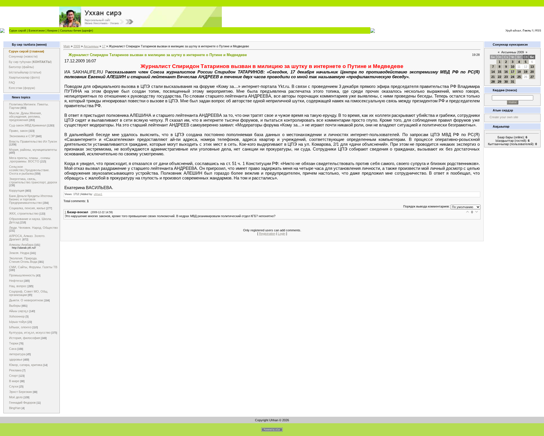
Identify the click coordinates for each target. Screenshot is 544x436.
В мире (14, 381)
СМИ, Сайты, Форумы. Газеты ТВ (33, 267)
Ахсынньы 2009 (512, 52)
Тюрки (13, 343)
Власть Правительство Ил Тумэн (33, 141)
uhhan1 (98, 194)
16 (506, 71)
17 (103, 46)
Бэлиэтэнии (37, 30)
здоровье (15, 359)
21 (493, 77)
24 (512, 77)
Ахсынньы (91, 46)
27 (532, 77)
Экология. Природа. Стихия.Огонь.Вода (23, 260)
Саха (12, 348)
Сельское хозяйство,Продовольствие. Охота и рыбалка (29, 170)
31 (512, 81)
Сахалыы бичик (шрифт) (76, 30)
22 (499, 77)
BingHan (15, 408)
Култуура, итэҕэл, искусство (29, 332)
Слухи (13, 386)
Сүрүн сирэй (17, 30)
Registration (267, 233)
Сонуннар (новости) (23, 56)
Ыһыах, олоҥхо (20, 327)
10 (512, 66)
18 (519, 71)
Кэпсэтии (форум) (22, 88)
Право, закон (18, 130)
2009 (76, 46)
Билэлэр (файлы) (21, 67)
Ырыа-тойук (18, 321)
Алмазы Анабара (21, 244)
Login (281, 233)
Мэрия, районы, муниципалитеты (33, 149)
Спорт (13, 375)
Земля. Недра (19, 253)
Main (66, 46)
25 (519, 77)
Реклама (15, 370)
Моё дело (16, 397)
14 (493, 71)
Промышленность (22, 275)
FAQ (12, 82)
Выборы (15, 305)
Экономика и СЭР (22, 136)
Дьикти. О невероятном (26, 300)
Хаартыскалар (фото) (24, 77)
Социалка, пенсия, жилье (27, 208)
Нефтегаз (16, 280)
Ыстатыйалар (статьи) (25, 72)
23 (506, 77)
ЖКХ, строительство (24, 213)
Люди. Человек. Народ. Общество (33, 227)
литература (17, 354)
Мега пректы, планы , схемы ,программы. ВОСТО (29, 159)
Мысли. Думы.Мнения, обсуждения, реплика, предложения (25, 116)
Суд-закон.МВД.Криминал (27, 125)
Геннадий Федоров (22, 402)
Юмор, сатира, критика (25, 365)
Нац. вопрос (18, 286)
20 (532, 71)
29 (499, 81)
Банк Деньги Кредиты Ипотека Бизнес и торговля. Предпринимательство (30, 199)
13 (532, 66)
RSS (538, 30)
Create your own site (504, 117)
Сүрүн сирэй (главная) (26, 51)
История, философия (24, 338)
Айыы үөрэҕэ (18, 311)
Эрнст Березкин (20, 391)
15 (499, 71)
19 (525, 71)
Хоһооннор (17, 316)
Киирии (52, 30)
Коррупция (16, 190)
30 (506, 81)
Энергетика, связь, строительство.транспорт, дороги (33, 180)
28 (493, 81)
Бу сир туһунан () (30, 62)
